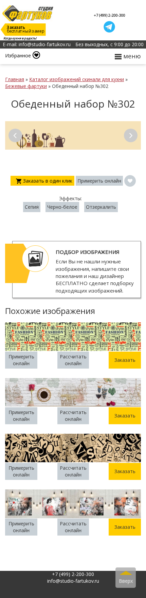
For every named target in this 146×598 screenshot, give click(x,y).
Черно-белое (62, 207)
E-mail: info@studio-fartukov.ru (37, 44)
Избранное (18, 55)
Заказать (124, 360)
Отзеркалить (101, 207)
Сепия (32, 207)
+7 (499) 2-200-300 (109, 15)
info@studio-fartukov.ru (73, 581)
